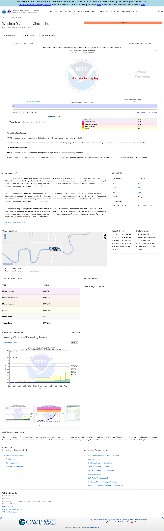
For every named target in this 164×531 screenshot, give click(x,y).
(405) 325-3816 (7, 507)
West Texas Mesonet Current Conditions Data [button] (105, 486)
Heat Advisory (123, 23)
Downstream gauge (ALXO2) (140, 44)
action (4, 310)
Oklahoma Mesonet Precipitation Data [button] (103, 482)
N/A (44, 317)
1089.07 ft (46, 304)
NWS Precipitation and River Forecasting (103, 455)
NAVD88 (46, 285)
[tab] (10, 35)
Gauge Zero (7, 323)
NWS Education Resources (138, 520)
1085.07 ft (46, 310)
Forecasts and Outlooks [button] (73, 11)
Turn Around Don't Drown (119, 520)
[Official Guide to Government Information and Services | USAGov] (22, 522)
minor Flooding (8, 304)
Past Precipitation (12, 463)
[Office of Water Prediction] (42, 522)
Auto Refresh (55, 117)
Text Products (11, 459)
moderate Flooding (10, 298)
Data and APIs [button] (90, 11)
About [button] (135, 11)
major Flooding (8, 291)
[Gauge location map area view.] (104, 238)
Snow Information (94, 474)
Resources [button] (126, 11)
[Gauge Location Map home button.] (104, 234)
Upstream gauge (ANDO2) (23, 44)
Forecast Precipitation (14, 467)
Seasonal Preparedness (99, 520)
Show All (115, 250)
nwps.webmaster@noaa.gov (92, 527)
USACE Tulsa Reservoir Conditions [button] (101, 471)
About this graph (10, 343)
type (4, 285)
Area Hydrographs (95, 459)
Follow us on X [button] (111, 522)
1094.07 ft (47, 291)
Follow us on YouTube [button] (140, 522)
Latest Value (7, 317)
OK (139, 188)
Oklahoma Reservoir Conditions (100, 463)
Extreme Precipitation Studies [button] (109, 11)
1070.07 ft (47, 323)
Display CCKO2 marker (13, 268)
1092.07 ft (47, 298)
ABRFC (5, 18)
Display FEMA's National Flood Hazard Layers (22, 271)
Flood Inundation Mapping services (35, 4)
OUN (12, 18)
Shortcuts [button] (58, 11)
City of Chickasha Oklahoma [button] (147, 206)
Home (50, 11)
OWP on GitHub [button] (125, 522)
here (99, 4)
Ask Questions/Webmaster (12, 509)
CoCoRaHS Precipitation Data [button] (99, 478)
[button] (161, 2)
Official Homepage (9, 512)
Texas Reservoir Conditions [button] (98, 467)
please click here (150, 440)
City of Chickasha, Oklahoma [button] (32, 101)
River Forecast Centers (15, 455)
